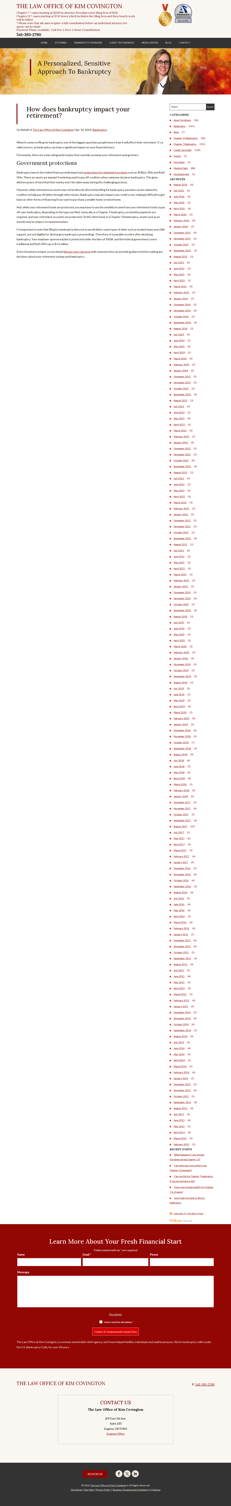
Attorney (61, 42)
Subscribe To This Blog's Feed (188, 1213)
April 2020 (179, 640)
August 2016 (180, 892)
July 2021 (179, 550)
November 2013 (182, 1090)
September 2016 (182, 886)
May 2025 (179, 274)
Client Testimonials (121, 42)
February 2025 (181, 292)
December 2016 (182, 868)
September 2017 (182, 820)
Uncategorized (181, 174)
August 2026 (180, 184)
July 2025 (179, 262)
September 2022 (182, 466)
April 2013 (179, 1132)
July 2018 (179, 760)
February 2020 (181, 652)
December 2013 (182, 1084)
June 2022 (179, 484)
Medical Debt (181, 168)
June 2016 (179, 904)
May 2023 (179, 418)
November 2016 (182, 874)
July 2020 (179, 622)
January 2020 (181, 658)
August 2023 (180, 400)
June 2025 (179, 268)
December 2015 (182, 940)
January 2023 (181, 442)
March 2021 (180, 574)
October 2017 (181, 814)
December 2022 (182, 448)
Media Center (150, 42)
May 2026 (179, 202)
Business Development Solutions (130, 1489)
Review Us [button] (95, 1474)
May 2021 (179, 562)
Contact (184, 42)
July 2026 (179, 190)
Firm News (179, 162)
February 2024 (181, 364)
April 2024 (179, 352)
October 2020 (181, 604)
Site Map (89, 1489)
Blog (168, 42)
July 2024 (179, 334)
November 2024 (182, 310)
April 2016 (179, 916)
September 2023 (182, 394)
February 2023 (181, 436)
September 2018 (182, 748)
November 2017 (182, 808)
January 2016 (181, 934)
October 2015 (181, 952)
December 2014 (182, 1012)
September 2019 (182, 676)
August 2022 (180, 472)
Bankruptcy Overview (88, 42)
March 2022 (180, 502)
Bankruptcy (100, 129)
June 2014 (179, 1048)
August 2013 (180, 1108)
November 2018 (182, 736)
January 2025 (181, 298)
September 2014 (182, 1030)
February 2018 (181, 790)
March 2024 (180, 358)
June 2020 (179, 628)
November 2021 (182, 526)
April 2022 (179, 496)
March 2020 (180, 646)
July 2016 (179, 898)
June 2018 (179, 766)
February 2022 (181, 508)
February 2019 (181, 718)
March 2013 (180, 1138)
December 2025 (182, 232)
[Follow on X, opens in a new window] (127, 1473)
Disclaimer (115, 1314)
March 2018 (180, 784)
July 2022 (179, 478)
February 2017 (181, 856)
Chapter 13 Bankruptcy (186, 138)
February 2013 (181, 1144)
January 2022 (181, 514)
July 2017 (179, 832)
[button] (228, 1483)
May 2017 (179, 838)
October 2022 (181, 460)
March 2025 (180, 286)
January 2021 (181, 586)
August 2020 (180, 616)
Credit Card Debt (183, 150)
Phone (154, 1254)
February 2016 (181, 928)
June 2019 (179, 694)
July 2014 (179, 1042)
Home (44, 42)
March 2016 (180, 922)
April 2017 (179, 844)
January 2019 (181, 724)
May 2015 (179, 982)
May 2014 (179, 1054)
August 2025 (180, 256)
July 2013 (179, 1114)
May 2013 (179, 1126)
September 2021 (182, 538)
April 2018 (179, 778)
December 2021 (182, 520)
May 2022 (179, 490)
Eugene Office (116, 1433)
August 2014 (180, 1036)
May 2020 (179, 634)
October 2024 (181, 316)
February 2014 (181, 1072)
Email (87, 1254)
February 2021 (181, 580)
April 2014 (179, 1060)
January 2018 (181, 796)
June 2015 (179, 976)
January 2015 (181, 1006)
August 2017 (180, 826)
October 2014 (181, 1024)
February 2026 (181, 220)
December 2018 (182, 730)
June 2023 (179, 412)
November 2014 (182, 1018)
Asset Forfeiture (182, 120)
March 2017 (180, 850)
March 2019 (180, 712)
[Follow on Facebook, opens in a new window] (119, 1473)
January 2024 (181, 370)
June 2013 (179, 1120)
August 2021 (180, 544)
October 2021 (181, 532)
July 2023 (179, 406)
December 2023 (182, 376)
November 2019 (182, 664)
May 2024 (179, 346)
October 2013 (181, 1096)
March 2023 (180, 430)
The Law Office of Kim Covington (53, 129)
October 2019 (181, 670)
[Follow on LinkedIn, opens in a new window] (135, 1473)
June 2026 (179, 196)
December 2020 (182, 592)
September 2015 (182, 958)
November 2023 (182, 382)
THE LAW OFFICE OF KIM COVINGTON (69, 6)
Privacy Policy (103, 1489)
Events (177, 156)
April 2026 (179, 208)
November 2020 (182, 598)
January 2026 (181, 226)
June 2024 (179, 340)
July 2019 (179, 688)
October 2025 (181, 244)
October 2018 (181, 742)
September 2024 (182, 322)
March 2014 (180, 1066)
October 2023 (181, 388)
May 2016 (179, 910)
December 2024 (182, 304)
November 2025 (182, 238)
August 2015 (180, 964)
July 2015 (179, 970)
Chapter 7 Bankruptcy (185, 144)
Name (21, 1254)
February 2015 (181, 1000)
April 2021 (179, 568)
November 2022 (182, 454)
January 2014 (181, 1078)
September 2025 (182, 250)
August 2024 (180, 328)
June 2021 (179, 556)
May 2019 (179, 700)
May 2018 (179, 772)
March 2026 (180, 214)
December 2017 (182, 802)
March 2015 (180, 994)
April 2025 (179, 280)
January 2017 (181, 862)
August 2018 (180, 754)
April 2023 (179, 424)
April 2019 (179, 706)
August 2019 (180, 682)
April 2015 (179, 988)
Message (23, 1272)
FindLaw (155, 1489)
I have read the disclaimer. (119, 1322)
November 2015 (182, 946)
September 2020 (182, 610)
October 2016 (181, 880)
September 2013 (182, 1102)
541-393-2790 (28, 34)
